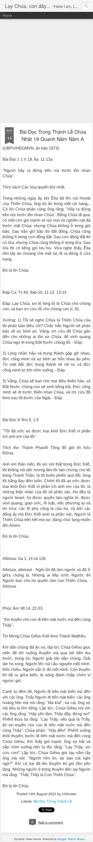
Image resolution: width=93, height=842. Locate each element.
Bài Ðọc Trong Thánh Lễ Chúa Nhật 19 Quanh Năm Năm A (53, 135)
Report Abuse (76, 839)
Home (7, 15)
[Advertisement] (46, 71)
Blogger (62, 839)
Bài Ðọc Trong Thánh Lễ (52, 801)
